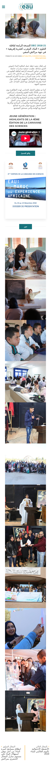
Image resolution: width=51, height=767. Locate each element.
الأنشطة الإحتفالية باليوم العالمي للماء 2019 (40, 751)
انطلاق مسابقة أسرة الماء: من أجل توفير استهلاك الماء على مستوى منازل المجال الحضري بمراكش (11, 754)
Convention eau (39, 56)
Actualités (26, 56)
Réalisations (40, 58)
